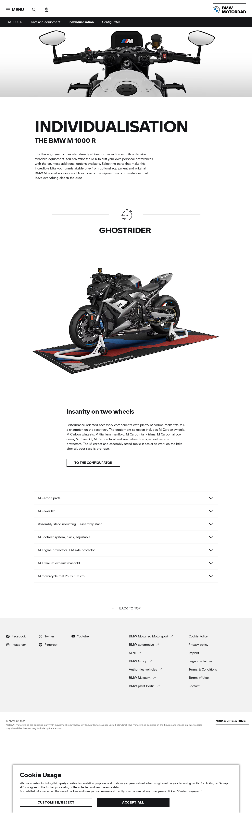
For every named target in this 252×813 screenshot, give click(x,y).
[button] (15, 9)
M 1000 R (15, 22)
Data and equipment (45, 22)
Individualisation (81, 22)
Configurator (111, 22)
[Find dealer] (46, 8)
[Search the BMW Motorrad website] (34, 8)
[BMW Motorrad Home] (229, 9)
